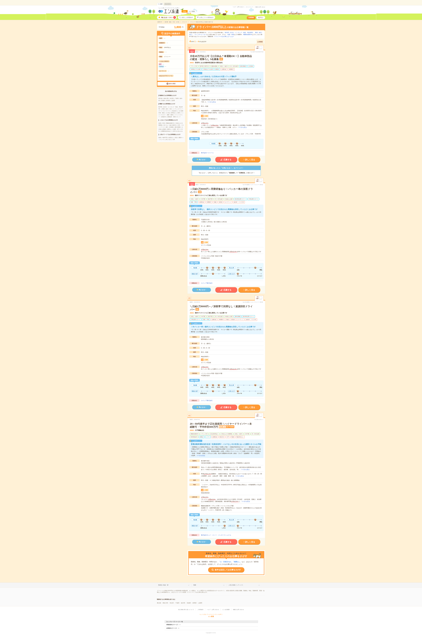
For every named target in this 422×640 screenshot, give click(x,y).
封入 (170, 139)
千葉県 (176, 98)
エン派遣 (160, 4)
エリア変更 (192, 11)
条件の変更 (172, 83)
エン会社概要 (226, 609)
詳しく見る (250, 160)
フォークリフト (166, 110)
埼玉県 (171, 98)
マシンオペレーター (200, 34)
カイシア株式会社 (207, 283)
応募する (227, 160)
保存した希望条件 (187, 17)
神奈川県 (166, 98)
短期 (159, 123)
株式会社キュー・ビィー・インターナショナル (216, 535)
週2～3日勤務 (169, 127)
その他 (168, 112)
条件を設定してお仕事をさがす (228, 570)
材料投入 (173, 112)
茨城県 (163, 100)
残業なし (169, 129)
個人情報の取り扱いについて (186, 609)
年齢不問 (164, 137)
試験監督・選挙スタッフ (173, 116)
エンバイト (167, 4)
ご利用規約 (200, 609)
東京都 (160, 98)
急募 (159, 137)
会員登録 (251, 17)
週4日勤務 (177, 127)
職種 (194, 585)
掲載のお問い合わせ (260, 7)
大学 (173, 139)
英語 (176, 137)
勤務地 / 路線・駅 (163, 585)
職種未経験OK (170, 123)
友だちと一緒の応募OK (170, 125)
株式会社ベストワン (207, 153)
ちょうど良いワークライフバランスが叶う (169, 8)
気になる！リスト (168, 17)
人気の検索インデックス (236, 585)
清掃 (178, 112)
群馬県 (168, 100)
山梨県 (173, 100)
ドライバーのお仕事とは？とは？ (224, 36)
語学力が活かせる (178, 131)
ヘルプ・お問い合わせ (238, 6)
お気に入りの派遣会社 (206, 17)
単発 (163, 123)
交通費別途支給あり (166, 131)
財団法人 (171, 137)
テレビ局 (164, 139)
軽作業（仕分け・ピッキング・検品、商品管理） (239, 32)
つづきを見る (211, 102)
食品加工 (174, 110)
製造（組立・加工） (167, 109)
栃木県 (183, 603)
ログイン (260, 17)
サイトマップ (249, 7)
